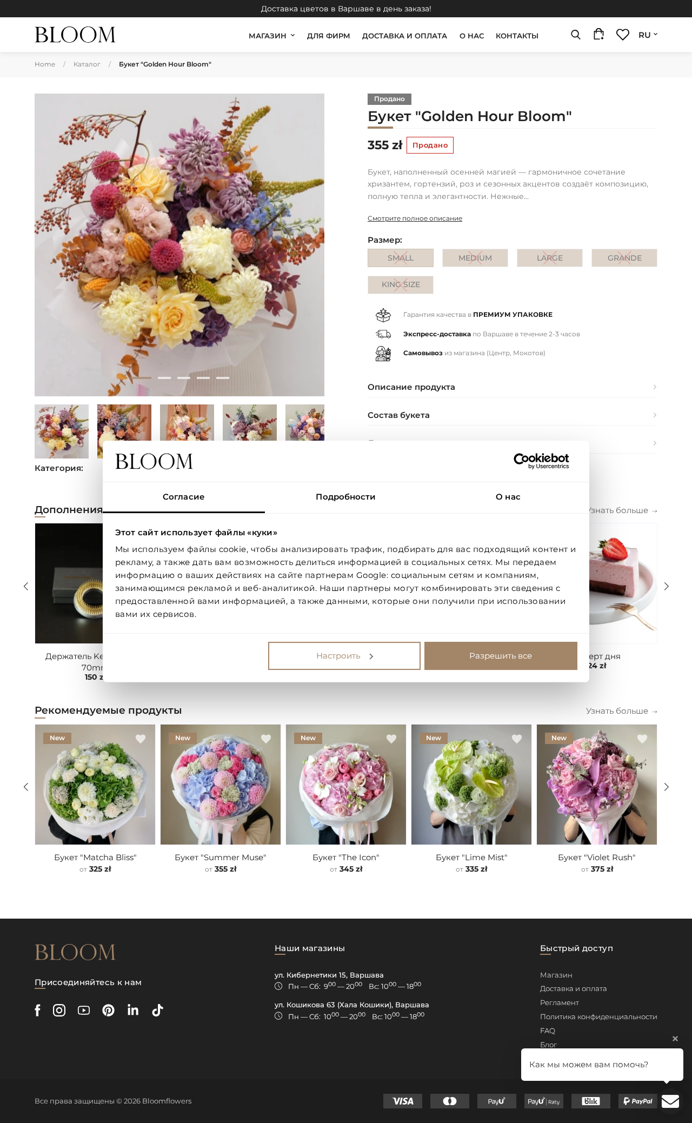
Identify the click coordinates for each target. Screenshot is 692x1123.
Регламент (559, 1002)
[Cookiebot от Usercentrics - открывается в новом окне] (530, 461)
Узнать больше (617, 510)
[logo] (75, 34)
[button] (642, 537)
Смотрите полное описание (415, 218)
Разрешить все (500, 655)
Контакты (517, 35)
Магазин (268, 35)
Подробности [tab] (346, 496)
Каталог (87, 64)
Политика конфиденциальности (598, 1016)
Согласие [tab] (184, 496)
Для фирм (328, 35)
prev (52, 245)
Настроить (338, 655)
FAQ (547, 1030)
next (307, 245)
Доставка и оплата (404, 35)
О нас (472, 35)
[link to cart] (598, 36)
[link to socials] (38, 1010)
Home (45, 64)
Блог (548, 1044)
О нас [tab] (508, 496)
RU (644, 35)
